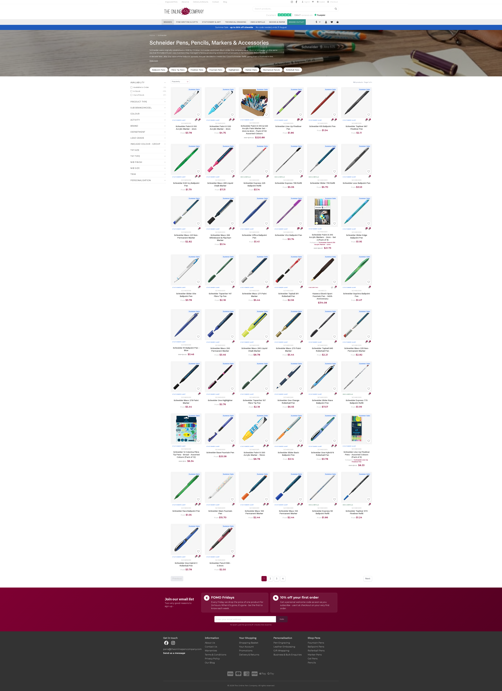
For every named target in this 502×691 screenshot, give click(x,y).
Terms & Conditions (215, 654)
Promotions (245, 650)
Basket (322, 2)
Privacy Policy (212, 658)
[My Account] (326, 22)
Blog (225, 2)
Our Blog (210, 662)
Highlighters (234, 70)
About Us (185, 2)
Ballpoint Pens (158, 70)
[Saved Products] (313, 1)
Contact (215, 2)
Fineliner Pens (197, 70)
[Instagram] (292, 1)
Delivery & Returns (200, 2)
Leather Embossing (284, 646)
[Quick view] (174, 90)
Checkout (334, 2)
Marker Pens (251, 70)
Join (282, 619)
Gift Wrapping (281, 650)
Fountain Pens (215, 70)
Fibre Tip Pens (178, 70)
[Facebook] (296, 1)
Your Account (246, 646)
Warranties (211, 650)
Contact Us (211, 646)
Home (152, 35)
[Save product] (198, 114)
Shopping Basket (248, 643)
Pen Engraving (281, 643)
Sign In (307, 2)
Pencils (312, 662)
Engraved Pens (171, 2)
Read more (154, 61)
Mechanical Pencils (271, 70)
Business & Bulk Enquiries (287, 654)
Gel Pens (312, 658)
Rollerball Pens (292, 70)
